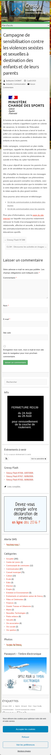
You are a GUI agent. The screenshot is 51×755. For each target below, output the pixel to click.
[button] (6, 458)
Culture (9, 576)
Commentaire (10, 278)
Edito (8, 582)
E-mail (6, 319)
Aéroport (24, 706)
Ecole (8, 579)
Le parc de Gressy (13, 644)
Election (9, 586)
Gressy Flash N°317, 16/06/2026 (19, 476)
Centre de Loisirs (13, 562)
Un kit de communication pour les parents (26, 209)
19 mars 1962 (7, 706)
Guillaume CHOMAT (14, 81)
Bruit (29, 706)
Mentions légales (24, 751)
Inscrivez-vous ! (12, 544)
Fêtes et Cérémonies (14, 599)
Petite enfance (12, 616)
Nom (6, 305)
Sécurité (9, 620)
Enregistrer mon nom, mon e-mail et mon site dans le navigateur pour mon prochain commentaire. (23, 353)
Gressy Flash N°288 (14, 240)
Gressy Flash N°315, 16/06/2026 (19, 480)
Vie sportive (11, 630)
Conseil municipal (13, 572)
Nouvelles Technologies (16, 613)
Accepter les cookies (25, 729)
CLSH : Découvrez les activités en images (27, 247)
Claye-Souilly (37, 706)
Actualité (9, 84)
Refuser (25, 737)
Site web (7, 333)
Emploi (9, 589)
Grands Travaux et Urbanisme (18, 606)
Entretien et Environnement (17, 593)
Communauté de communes (17, 566)
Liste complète (13, 486)
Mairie (8, 610)
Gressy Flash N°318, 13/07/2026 (19, 473)
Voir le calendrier (38, 458)
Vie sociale (10, 627)
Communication (19, 84)
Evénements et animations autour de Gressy (24, 596)
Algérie (17, 706)
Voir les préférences (25, 745)
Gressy (32, 5)
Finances (10, 603)
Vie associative (12, 623)
